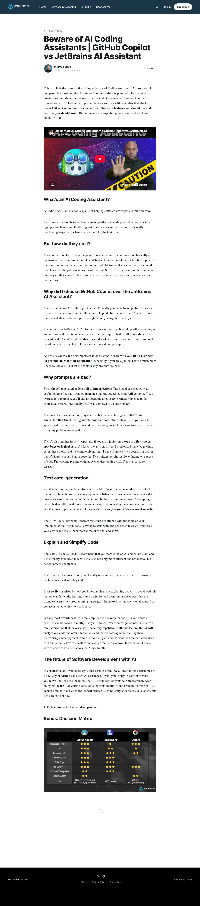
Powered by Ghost (183, 879)
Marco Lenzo (62, 66)
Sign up (84, 882)
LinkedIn (86, 6)
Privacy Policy (98, 882)
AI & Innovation (53, 31)
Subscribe (183, 6)
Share (150, 68)
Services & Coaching (63, 6)
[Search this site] (157, 6)
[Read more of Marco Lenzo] (48, 68)
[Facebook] (103, 876)
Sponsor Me (103, 6)
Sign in (167, 6)
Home (42, 6)
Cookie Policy (116, 882)
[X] (98, 876)
